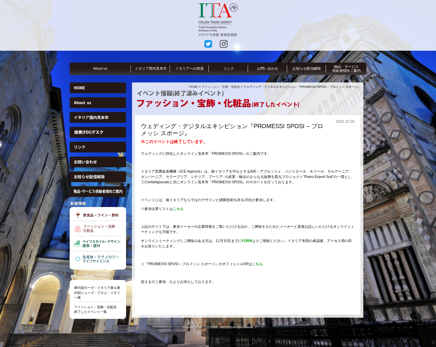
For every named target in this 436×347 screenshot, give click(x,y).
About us (100, 68)
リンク (228, 68)
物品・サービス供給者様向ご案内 (346, 69)
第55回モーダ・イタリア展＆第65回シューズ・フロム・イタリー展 (97, 292)
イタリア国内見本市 (151, 68)
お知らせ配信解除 (306, 68)
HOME (193, 86)
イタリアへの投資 (189, 68)
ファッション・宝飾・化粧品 (220, 86)
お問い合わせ (267, 68)
